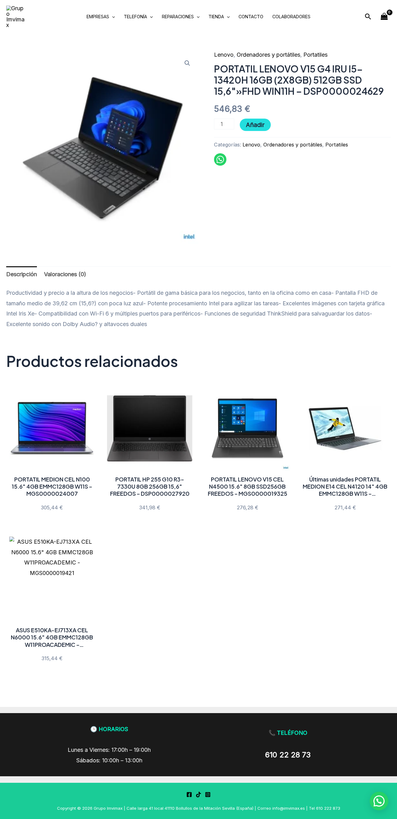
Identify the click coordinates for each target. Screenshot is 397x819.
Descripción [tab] (21, 274)
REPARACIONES (178, 16)
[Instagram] (208, 794)
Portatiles (315, 54)
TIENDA (216, 16)
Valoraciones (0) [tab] (65, 274)
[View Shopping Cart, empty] (384, 16)
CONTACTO (251, 16)
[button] (368, 16)
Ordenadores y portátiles (268, 54)
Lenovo (224, 54)
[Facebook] (189, 794)
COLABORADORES (291, 16)
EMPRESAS (98, 16)
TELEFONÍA (135, 16)
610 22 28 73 (288, 754)
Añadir (255, 125)
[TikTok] (198, 794)
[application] (112, 16)
